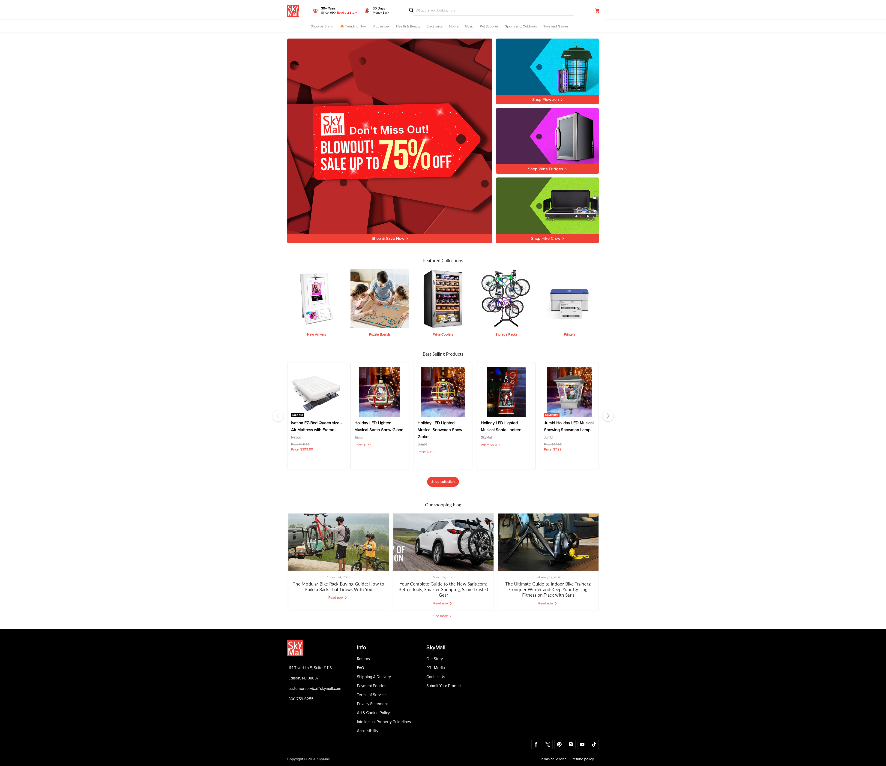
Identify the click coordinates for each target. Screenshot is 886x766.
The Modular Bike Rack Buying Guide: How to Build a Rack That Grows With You (338, 586)
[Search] (411, 10)
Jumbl (358, 437)
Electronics (435, 26)
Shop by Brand (322, 26)
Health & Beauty (408, 26)
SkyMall (486, 437)
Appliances (381, 26)
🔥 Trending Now (353, 26)
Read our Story (347, 12)
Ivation (296, 437)
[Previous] (278, 415)
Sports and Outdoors (521, 26)
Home (453, 26)
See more (441, 616)
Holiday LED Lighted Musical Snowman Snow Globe (440, 430)
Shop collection (443, 482)
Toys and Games (556, 26)
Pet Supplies (489, 26)
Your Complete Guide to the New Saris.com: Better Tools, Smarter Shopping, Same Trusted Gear (443, 589)
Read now (336, 597)
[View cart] (597, 11)
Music (469, 26)
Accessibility (367, 731)
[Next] (608, 415)
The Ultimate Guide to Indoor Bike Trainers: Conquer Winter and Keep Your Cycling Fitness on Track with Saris (548, 589)
